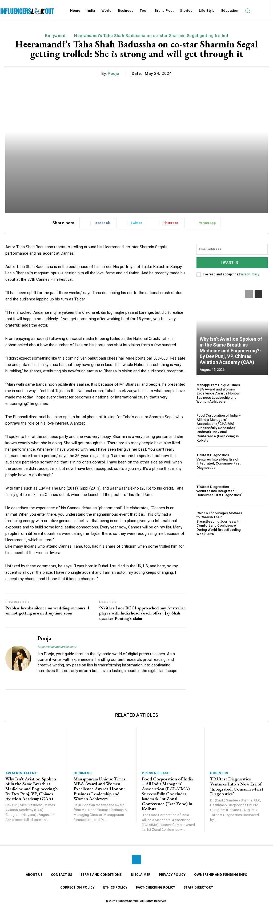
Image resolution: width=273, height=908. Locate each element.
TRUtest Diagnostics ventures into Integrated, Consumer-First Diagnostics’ (219, 491)
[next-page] (258, 294)
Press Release (155, 773)
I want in (229, 262)
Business (82, 773)
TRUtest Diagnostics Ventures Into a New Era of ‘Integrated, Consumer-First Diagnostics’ (218, 461)
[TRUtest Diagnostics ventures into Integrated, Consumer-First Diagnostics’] (257, 491)
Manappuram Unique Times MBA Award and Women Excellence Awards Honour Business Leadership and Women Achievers (218, 393)
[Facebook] (136, 859)
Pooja (113, 73)
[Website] (40, 679)
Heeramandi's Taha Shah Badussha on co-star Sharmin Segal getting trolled (151, 35)
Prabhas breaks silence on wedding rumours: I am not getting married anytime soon (47, 610)
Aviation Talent (21, 773)
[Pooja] (18, 658)
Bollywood (55, 35)
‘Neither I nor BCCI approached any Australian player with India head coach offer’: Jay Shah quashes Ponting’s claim (142, 613)
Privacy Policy (249, 274)
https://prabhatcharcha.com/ (57, 647)
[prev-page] (249, 294)
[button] (247, 11)
